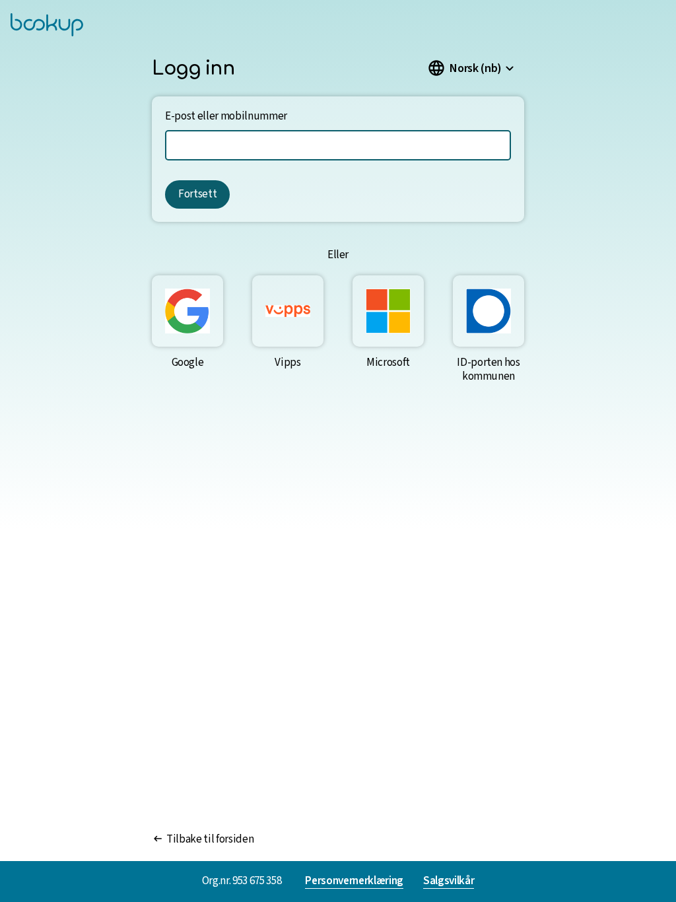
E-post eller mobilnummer (226, 116)
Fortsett (197, 194)
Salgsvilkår (448, 881)
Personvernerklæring (354, 881)
